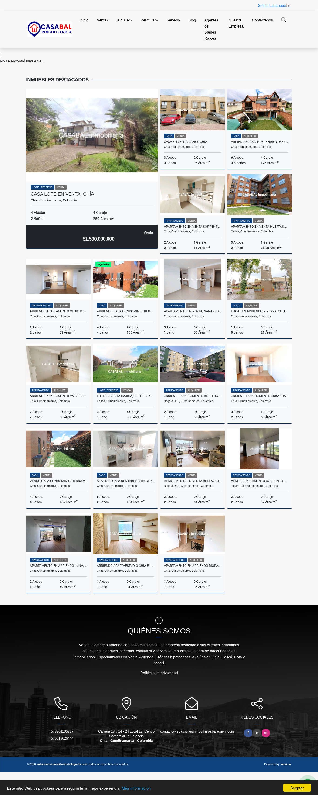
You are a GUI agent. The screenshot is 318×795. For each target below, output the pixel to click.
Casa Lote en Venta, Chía (62, 193)
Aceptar (297, 788)
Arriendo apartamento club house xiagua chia (58, 311)
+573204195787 (61, 731)
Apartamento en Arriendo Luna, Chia (58, 566)
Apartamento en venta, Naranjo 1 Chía (192, 311)
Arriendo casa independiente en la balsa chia (259, 142)
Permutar (148, 20)
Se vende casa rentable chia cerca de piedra (125, 481)
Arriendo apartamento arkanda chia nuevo (259, 396)
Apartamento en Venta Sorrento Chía (192, 226)
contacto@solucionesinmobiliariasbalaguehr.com (197, 731)
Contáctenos (262, 20)
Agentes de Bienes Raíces (211, 29)
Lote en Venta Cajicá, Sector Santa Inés (125, 396)
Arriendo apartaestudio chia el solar (125, 566)
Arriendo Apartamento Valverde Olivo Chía (58, 396)
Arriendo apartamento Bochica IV (192, 396)
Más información (136, 788)
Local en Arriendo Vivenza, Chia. (258, 311)
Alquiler (123, 20)
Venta (101, 20)
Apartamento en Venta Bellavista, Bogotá (192, 481)
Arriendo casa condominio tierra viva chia (125, 311)
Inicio (84, 20)
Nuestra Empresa (236, 23)
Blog (192, 20)
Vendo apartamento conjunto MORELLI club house (259, 481)
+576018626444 (61, 738)
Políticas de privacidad (159, 673)
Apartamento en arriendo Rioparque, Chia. (192, 566)
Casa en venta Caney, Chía (185, 142)
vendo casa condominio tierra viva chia (58, 481)
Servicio (173, 20)
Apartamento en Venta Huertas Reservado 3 (259, 226)
